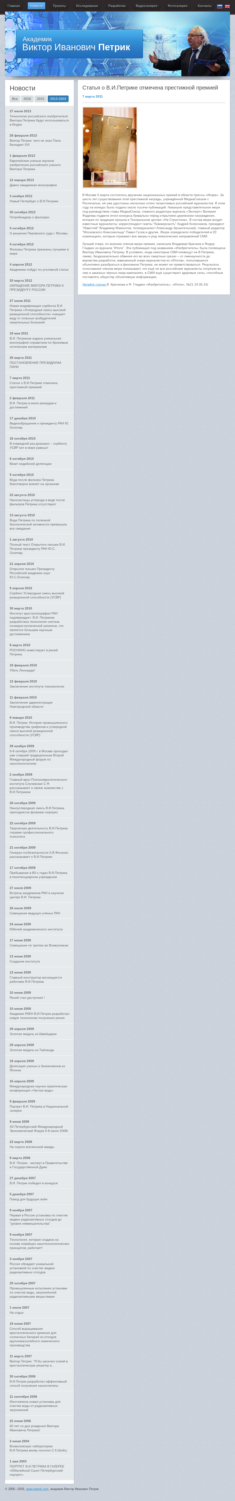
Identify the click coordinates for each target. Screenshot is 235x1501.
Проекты (59, 6)
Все (15, 99)
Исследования (87, 6)
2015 (40, 99)
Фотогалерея (177, 6)
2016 (27, 99)
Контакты (205, 6)
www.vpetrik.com (37, 1489)
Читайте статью (94, 284)
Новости (36, 6)
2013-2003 (58, 99)
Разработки (117, 6)
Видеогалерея (146, 6)
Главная (14, 6)
